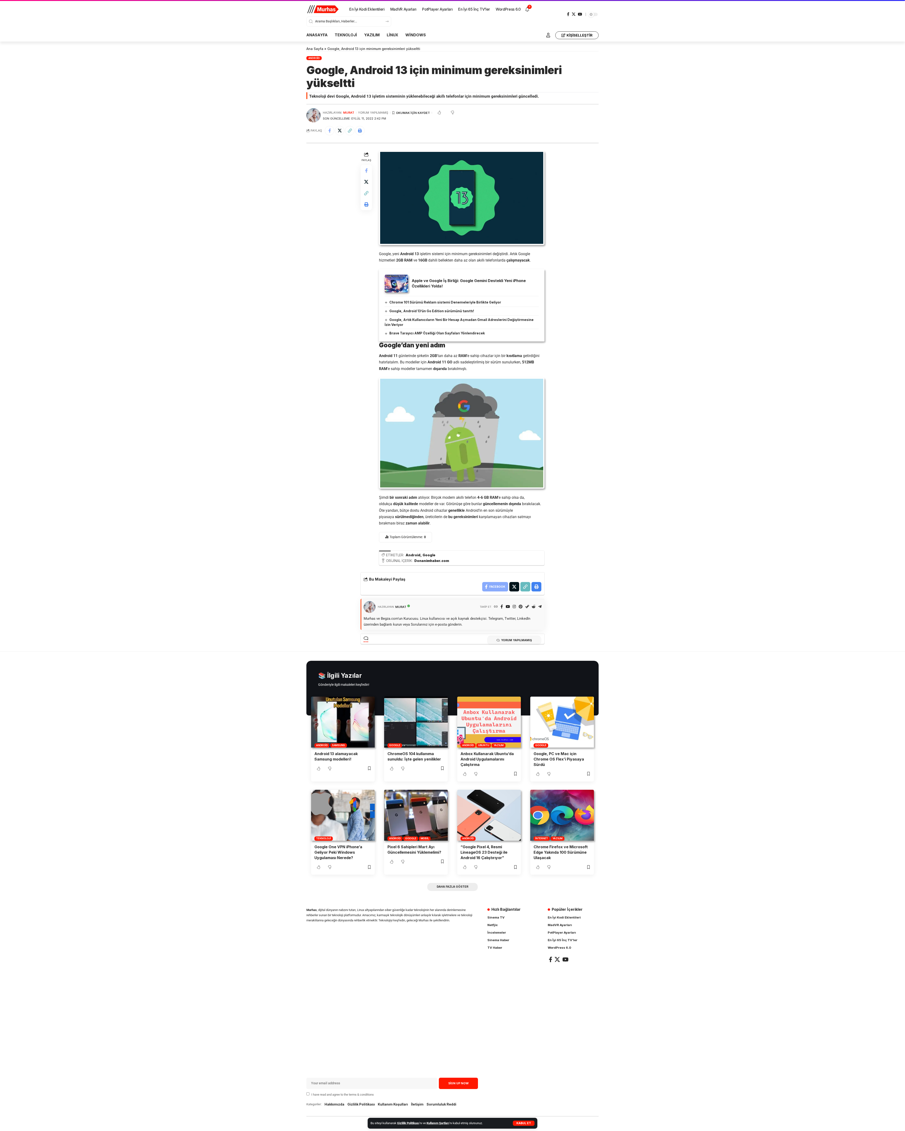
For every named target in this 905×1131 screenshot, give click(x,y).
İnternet (541, 838)
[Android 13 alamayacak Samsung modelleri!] (343, 722)
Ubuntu (483, 745)
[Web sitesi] (496, 606)
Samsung (338, 745)
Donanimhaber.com (431, 561)
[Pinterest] (520, 606)
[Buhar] (527, 606)
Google (429, 555)
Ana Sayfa (314, 49)
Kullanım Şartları (438, 1123)
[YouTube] (580, 14)
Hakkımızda (334, 1104)
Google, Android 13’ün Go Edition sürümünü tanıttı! (431, 311)
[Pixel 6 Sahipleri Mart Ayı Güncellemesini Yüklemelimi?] (416, 815)
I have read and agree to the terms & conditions (342, 1094)
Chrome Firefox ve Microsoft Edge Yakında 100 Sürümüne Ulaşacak (561, 852)
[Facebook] (568, 14)
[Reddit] (533, 606)
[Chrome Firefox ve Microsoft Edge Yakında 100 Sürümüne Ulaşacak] (562, 815)
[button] (524, 1123)
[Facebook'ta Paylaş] (329, 130)
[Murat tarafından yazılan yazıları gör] (313, 115)
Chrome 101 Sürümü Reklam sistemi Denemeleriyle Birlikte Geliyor (445, 302)
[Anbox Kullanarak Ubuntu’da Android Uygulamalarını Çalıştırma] (489, 722)
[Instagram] (514, 606)
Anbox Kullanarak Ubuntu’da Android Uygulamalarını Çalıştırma (487, 759)
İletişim (417, 1104)
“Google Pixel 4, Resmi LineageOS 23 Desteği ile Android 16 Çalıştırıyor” (484, 852)
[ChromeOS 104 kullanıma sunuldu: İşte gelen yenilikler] (416, 722)
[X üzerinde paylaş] (339, 130)
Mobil (425, 838)
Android (314, 58)
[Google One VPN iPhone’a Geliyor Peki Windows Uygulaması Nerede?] (343, 815)
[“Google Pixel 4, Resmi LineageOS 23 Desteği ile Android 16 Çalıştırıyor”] (489, 815)
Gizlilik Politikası (408, 1123)
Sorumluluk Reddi (441, 1104)
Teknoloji (323, 838)
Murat (348, 112)
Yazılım (499, 745)
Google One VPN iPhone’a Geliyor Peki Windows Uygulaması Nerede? (338, 852)
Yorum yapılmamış (373, 112)
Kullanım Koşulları (393, 1104)
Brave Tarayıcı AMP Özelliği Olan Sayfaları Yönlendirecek (437, 333)
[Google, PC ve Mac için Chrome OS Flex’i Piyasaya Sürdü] (562, 722)
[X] (574, 14)
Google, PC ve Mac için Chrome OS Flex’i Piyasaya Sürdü (559, 759)
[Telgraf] (540, 606)
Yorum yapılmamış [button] (516, 640)
